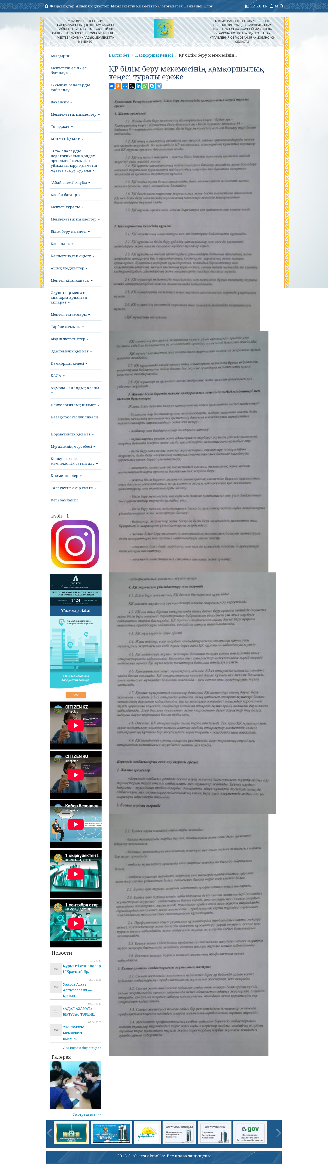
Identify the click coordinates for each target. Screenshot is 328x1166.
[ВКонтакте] (112, 86)
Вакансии (60, 102)
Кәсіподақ (61, 243)
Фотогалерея (170, 6)
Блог (208, 6)
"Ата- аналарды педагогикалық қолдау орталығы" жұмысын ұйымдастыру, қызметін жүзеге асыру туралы (74, 161)
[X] (132, 86)
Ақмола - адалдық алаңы (75, 387)
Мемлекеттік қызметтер (134, 6)
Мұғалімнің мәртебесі (72, 446)
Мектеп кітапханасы (70, 280)
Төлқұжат (60, 126)
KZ (252, 6)
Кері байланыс (64, 500)
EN (265, 6)
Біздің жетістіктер (68, 338)
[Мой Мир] (125, 86)
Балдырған (62, 55)
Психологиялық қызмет (74, 404)
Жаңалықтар (62, 6)
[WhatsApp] (145, 86)
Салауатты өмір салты (72, 487)
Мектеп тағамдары (69, 314)
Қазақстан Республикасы (74, 417)
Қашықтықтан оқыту (71, 255)
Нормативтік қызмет (71, 434)
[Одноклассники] (118, 86)
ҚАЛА (56, 375)
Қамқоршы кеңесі (68, 363)
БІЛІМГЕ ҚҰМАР (66, 138)
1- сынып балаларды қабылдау (70, 87)
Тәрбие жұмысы (66, 326)
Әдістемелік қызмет (70, 351)
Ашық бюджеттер (92, 6)
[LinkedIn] (138, 86)
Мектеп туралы (66, 206)
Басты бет (119, 55)
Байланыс (193, 6)
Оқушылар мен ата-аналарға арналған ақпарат (69, 297)
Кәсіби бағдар (64, 194)
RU (258, 6)
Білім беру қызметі (69, 231)
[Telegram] (159, 86)
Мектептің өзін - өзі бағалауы (69, 70)
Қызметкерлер (65, 475)
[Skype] (152, 86)
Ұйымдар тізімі (75, 610)
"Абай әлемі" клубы (69, 182)
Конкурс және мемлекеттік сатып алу (73, 461)
